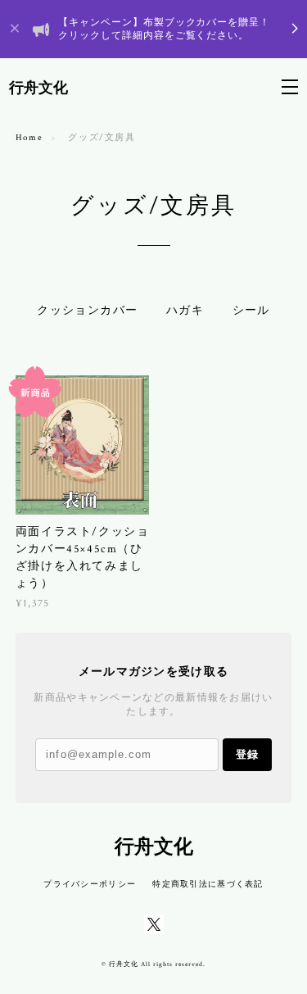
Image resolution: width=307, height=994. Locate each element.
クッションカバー (87, 310)
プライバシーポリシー (89, 883)
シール (251, 310)
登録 (247, 754)
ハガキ (185, 310)
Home (29, 137)
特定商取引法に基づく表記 (207, 883)
